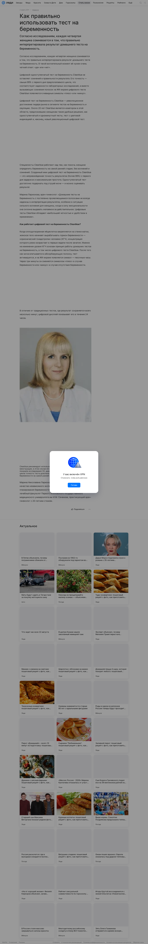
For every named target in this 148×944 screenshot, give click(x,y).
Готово (74, 485)
